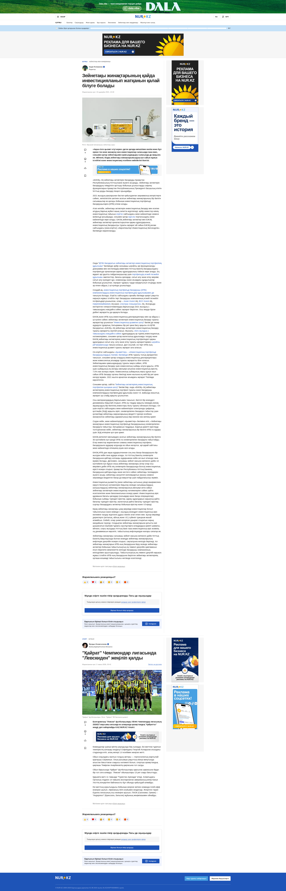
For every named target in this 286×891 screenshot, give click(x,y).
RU (216, 17)
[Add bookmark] (85, 176)
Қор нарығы (101, 22)
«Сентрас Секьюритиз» (130, 304)
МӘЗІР (62, 17)
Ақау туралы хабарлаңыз (196, 878)
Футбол (91, 639)
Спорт (84, 639)
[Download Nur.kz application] (143, 6)
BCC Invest (144, 301)
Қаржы (58, 22)
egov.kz (131, 217)
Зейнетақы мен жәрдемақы (128, 22)
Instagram (152, 624)
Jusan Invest (129, 301)
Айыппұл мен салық (147, 22)
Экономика (112, 22)
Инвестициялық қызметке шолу (128, 322)
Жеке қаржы (90, 22)
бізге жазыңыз (119, 566)
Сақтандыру (79, 22)
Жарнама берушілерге (220, 878)
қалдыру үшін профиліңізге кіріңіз (133, 602)
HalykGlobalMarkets (102, 304)
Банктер (70, 22)
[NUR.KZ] (143, 17)
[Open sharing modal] (85, 168)
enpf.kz (119, 214)
